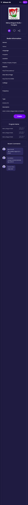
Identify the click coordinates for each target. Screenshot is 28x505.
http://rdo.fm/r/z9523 (8, 79)
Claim (19, 116)
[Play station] (9, 30)
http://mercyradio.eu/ (8, 70)
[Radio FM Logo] (7, 2)
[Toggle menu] (1, 2)
